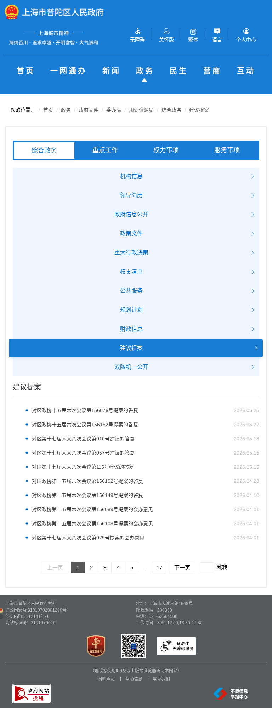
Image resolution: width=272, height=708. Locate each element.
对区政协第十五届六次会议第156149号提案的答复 (87, 495)
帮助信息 (133, 679)
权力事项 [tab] (166, 150)
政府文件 (88, 110)
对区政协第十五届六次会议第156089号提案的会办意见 (92, 509)
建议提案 (199, 110)
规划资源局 (141, 110)
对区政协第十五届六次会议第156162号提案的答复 (87, 481)
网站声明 (106, 679)
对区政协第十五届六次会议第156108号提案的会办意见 (92, 523)
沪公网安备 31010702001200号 (36, 610)
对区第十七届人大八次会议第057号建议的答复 (83, 453)
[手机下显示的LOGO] (59, 12)
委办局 (113, 110)
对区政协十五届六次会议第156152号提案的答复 (85, 424)
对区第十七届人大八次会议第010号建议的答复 (83, 438)
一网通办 (68, 70)
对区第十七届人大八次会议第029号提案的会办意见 (88, 537)
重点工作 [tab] (105, 150)
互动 (246, 70)
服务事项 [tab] (227, 150)
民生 (179, 70)
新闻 (111, 70)
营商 (212, 70)
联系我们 (161, 679)
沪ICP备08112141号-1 (27, 616)
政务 (145, 70)
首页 (26, 70)
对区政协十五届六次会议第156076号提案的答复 (85, 410)
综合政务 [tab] (44, 150)
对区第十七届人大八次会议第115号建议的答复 (83, 467)
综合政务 (171, 110)
